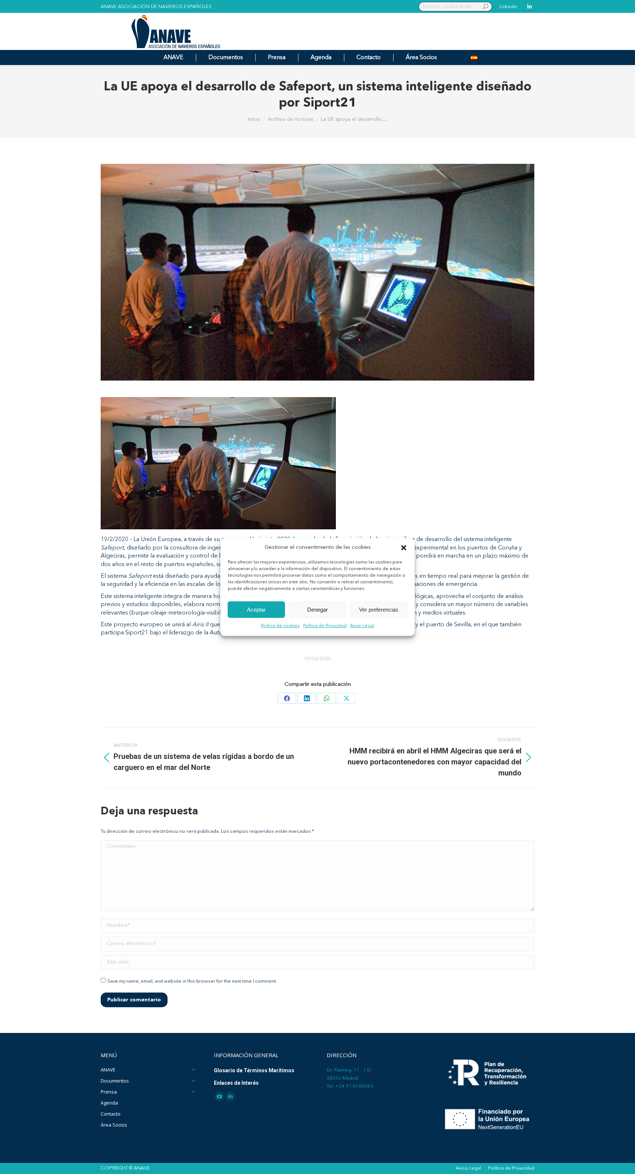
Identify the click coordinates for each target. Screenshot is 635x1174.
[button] (404, 547)
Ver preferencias (378, 609)
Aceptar (256, 609)
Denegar (317, 609)
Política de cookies (280, 626)
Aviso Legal (362, 626)
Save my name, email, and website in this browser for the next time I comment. (192, 981)
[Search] (485, 6)
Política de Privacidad (325, 626)
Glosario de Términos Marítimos (254, 1070)
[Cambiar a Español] (474, 57)
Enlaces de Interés (236, 1083)
